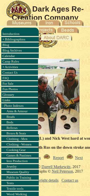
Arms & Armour (17, 111)
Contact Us (10, 72)
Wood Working (16, 194)
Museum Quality (17, 172)
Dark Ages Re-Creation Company (48, 13)
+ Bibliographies (13, 39)
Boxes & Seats (16, 133)
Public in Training (18, 177)
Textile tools (15, 188)
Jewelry (11, 166)
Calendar (8, 56)
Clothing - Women (19, 144)
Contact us (70, 180)
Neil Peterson (62, 171)
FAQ (5, 78)
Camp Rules (10, 61)
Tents (10, 183)
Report (58, 158)
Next (79, 158)
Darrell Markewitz (56, 167)
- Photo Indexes (13, 106)
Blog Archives (12, 50)
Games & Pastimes (18, 155)
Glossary (8, 94)
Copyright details (45, 180)
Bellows (12, 128)
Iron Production (17, 161)
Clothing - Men (17, 139)
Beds (9, 122)
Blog (5, 45)
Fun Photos (10, 89)
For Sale (8, 83)
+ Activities (10, 67)
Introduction (11, 34)
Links (6, 100)
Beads (10, 117)
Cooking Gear (16, 150)
